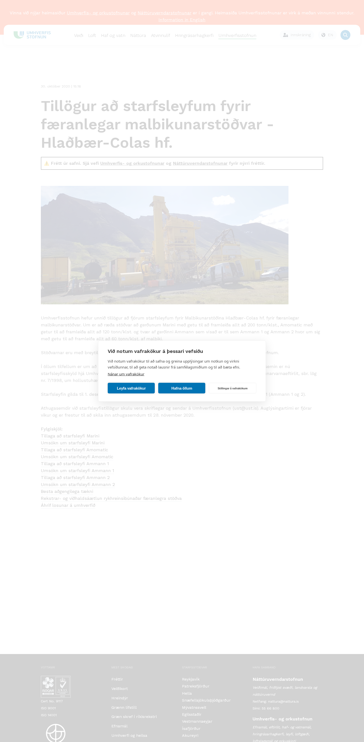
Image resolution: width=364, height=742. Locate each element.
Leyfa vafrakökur (131, 388)
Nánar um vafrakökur (126, 373)
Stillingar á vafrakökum (233, 388)
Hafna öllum (181, 388)
